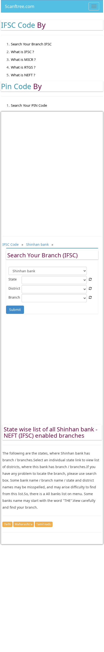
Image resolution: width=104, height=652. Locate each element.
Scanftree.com (19, 5)
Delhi (7, 524)
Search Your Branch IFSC (31, 44)
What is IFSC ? (22, 51)
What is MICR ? (23, 59)
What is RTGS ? (23, 67)
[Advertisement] (52, 170)
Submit (15, 309)
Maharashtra (23, 524)
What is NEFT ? (23, 74)
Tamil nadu (43, 524)
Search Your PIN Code (29, 105)
